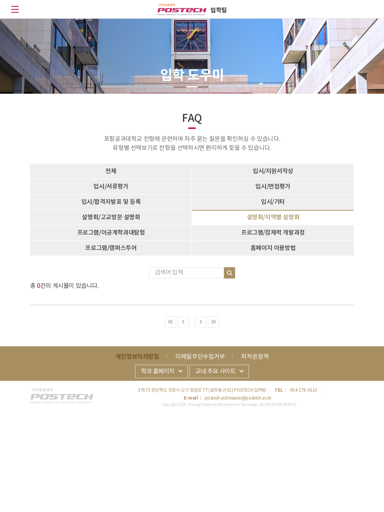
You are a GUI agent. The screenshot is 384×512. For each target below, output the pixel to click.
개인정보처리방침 (137, 357)
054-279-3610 (303, 390)
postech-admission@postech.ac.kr (238, 398)
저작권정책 (254, 356)
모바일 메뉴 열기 (15, 9)
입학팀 (218, 10)
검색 (229, 272)
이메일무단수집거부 (200, 356)
